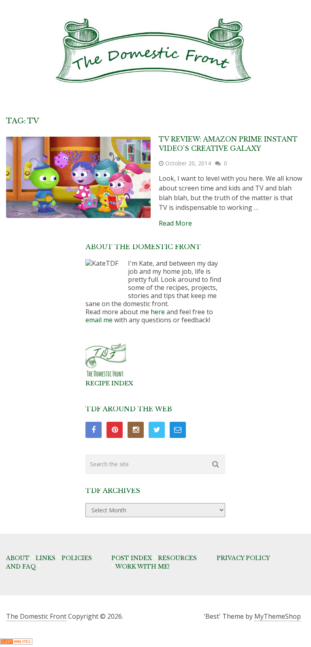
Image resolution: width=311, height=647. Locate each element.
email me (99, 319)
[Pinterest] (115, 430)
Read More (175, 223)
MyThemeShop (277, 616)
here (158, 311)
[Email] (178, 430)
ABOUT (18, 558)
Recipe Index (109, 383)
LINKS (45, 558)
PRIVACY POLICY (243, 558)
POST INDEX (131, 558)
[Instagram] (136, 430)
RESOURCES (177, 558)
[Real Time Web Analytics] (16, 642)
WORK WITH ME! (142, 566)
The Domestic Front (36, 616)
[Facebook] (93, 430)
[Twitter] (157, 430)
